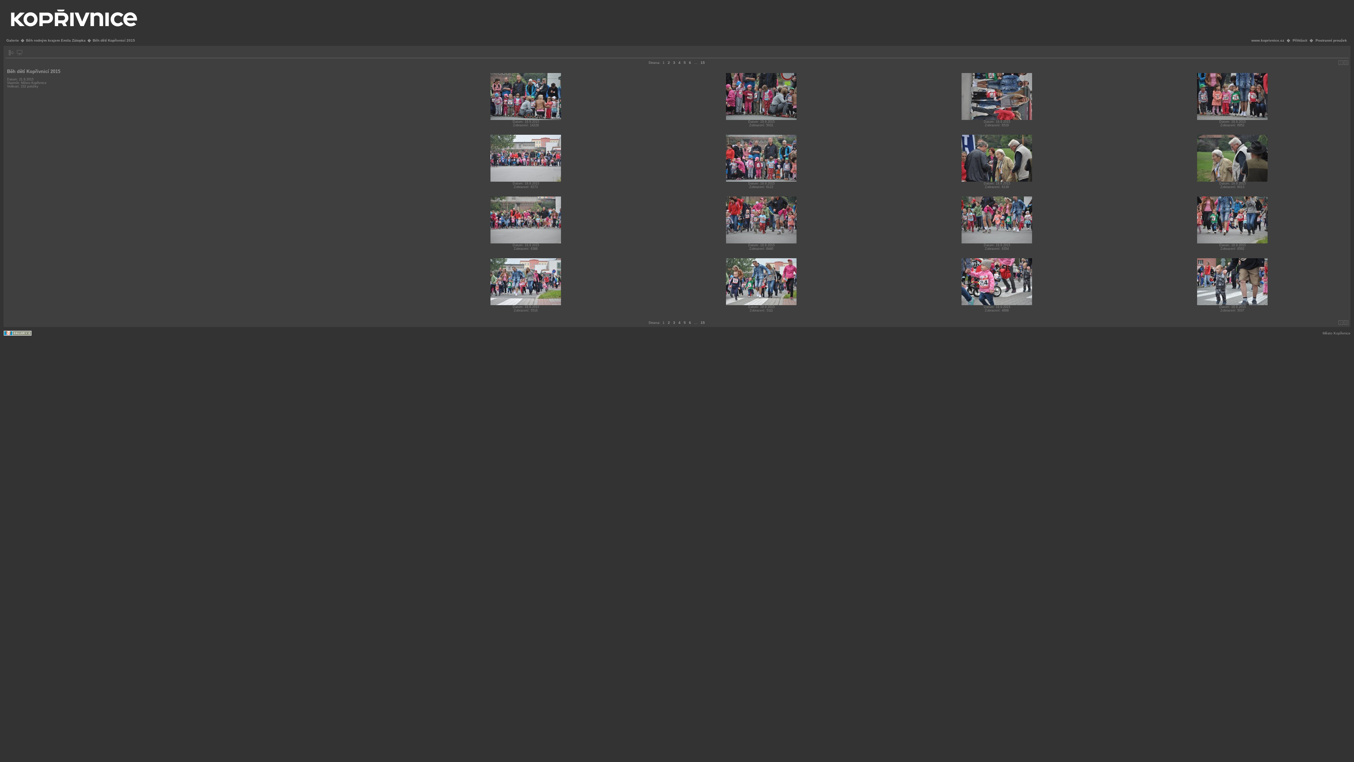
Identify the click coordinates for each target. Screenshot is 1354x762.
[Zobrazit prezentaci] (19, 52)
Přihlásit (1300, 40)
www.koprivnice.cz (1267, 40)
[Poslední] (1346, 62)
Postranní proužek (1331, 40)
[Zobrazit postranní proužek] (11, 52)
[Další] (1340, 62)
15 (703, 63)
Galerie (12, 40)
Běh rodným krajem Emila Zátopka (56, 40)
